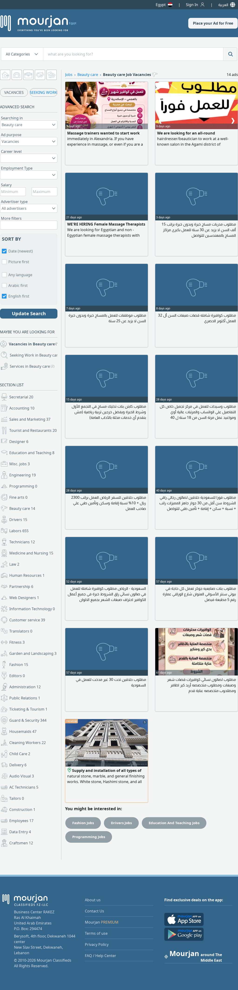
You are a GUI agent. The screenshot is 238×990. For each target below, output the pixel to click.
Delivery (17, 764)
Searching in (12, 118)
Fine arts (18, 497)
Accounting (21, 408)
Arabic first (18, 285)
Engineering (22, 475)
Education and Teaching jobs (174, 822)
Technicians (22, 541)
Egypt (161, 4)
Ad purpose (11, 135)
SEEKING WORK (43, 92)
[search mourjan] (230, 54)
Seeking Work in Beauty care (34, 355)
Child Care (19, 753)
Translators (20, 631)
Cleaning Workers (27, 742)
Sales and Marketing (29, 419)
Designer (18, 441)
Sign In (192, 4)
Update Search (29, 313)
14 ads (232, 74)
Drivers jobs (121, 822)
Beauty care (22, 508)
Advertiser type (14, 201)
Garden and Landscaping (32, 653)
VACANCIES (14, 92)
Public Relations (24, 698)
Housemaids (22, 731)
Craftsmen (21, 843)
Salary (6, 185)
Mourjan (102, 922)
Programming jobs (88, 836)
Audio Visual (21, 776)
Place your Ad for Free (213, 23)
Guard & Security (27, 720)
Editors (17, 675)
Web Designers (24, 597)
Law (14, 564)
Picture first (18, 261)
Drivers (18, 519)
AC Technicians (23, 787)
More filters (11, 218)
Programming (23, 486)
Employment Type (17, 168)
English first (18, 296)
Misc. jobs (19, 463)
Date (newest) (20, 251)
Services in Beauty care (32, 366)
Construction (22, 809)
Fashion (18, 664)
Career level (11, 151)
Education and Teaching (31, 452)
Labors (19, 530)
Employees (21, 820)
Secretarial (21, 397)
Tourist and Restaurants (33, 430)
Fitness (17, 642)
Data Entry (20, 831)
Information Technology (32, 608)
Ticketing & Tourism (28, 709)
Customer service (27, 620)
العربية (223, 4)
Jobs (69, 74)
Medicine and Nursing (31, 553)
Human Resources (27, 575)
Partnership (21, 586)
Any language (20, 274)
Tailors (16, 798)
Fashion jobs (83, 822)
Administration (25, 686)
